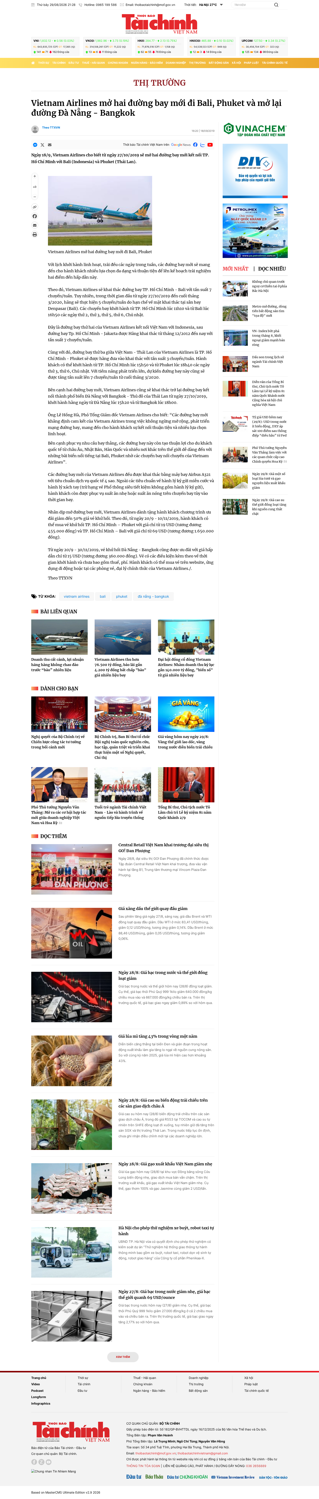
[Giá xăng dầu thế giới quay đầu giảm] (71, 933)
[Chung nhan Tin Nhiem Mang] (53, 1471)
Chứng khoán (118, 62)
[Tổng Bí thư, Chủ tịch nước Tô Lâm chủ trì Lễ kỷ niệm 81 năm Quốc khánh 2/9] (186, 784)
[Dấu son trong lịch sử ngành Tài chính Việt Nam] (235, 364)
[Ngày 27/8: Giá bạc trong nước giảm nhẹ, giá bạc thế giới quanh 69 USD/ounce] (71, 1316)
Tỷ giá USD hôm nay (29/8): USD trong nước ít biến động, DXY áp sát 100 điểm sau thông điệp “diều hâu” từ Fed (269, 426)
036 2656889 (256, 1466)
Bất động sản (219, 62)
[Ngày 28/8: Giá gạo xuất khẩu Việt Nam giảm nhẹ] (71, 1188)
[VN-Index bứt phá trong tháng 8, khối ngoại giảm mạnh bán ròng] (235, 338)
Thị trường (197, 62)
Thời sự (43, 62)
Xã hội (236, 62)
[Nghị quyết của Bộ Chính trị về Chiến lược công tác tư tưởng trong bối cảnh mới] (59, 714)
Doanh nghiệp (176, 62)
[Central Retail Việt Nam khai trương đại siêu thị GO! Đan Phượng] (71, 869)
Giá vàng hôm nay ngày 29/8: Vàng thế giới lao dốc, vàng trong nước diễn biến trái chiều (185, 741)
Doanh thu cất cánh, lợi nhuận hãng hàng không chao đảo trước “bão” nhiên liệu (57, 664)
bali (103, 596)
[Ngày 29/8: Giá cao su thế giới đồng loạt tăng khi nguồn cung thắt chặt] (235, 507)
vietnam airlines (76, 596)
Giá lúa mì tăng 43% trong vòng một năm (157, 1036)
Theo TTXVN (51, 127)
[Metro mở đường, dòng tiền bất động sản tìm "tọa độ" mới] (235, 313)
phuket (121, 596)
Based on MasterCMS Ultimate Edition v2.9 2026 (65, 1492)
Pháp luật (251, 62)
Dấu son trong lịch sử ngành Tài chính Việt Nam (268, 361)
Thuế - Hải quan (93, 62)
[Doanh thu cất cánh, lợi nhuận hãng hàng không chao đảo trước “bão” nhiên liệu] (59, 637)
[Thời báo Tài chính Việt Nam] (159, 23)
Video (35, 1384)
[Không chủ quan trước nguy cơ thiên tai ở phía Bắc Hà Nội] (235, 288)
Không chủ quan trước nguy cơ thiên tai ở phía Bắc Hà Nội (269, 286)
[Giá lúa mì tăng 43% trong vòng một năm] (71, 1061)
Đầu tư (74, 62)
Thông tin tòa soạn (143, 1466)
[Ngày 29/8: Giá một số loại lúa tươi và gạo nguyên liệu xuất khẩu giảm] (235, 481)
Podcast (37, 1390)
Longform (38, 1397)
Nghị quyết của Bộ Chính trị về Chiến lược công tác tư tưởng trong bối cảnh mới (58, 741)
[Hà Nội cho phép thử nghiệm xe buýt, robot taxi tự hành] (71, 1252)
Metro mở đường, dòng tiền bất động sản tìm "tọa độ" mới (269, 311)
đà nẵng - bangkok (153, 596)
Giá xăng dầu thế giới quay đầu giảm (152, 908)
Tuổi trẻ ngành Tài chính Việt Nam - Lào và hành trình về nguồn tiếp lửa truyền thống (120, 812)
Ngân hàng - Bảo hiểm (147, 62)
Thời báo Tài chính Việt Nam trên (146, 144)
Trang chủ (38, 1378)
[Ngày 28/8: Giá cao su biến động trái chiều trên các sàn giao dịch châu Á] (71, 1124)
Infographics (40, 1403)
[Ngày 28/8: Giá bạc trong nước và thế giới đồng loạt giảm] (71, 997)
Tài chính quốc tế (275, 62)
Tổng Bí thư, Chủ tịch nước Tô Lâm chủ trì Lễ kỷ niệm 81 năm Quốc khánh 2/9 (184, 812)
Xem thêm (123, 1356)
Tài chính (59, 62)
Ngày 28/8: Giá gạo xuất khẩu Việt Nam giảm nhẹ (165, 1163)
